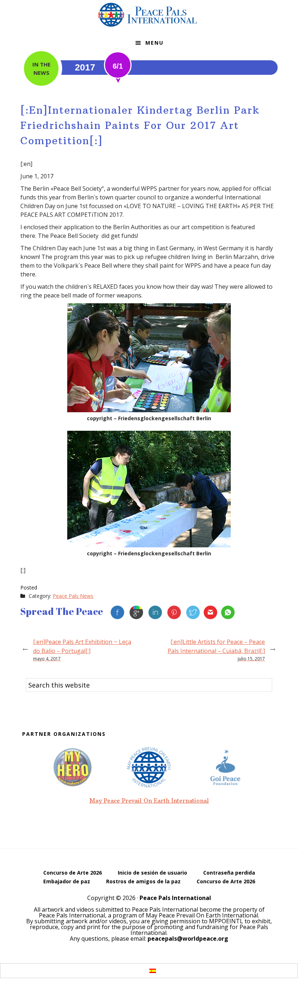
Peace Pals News (73, 595)
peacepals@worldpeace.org (188, 939)
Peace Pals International (149, 14)
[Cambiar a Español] (153, 970)
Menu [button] (154, 42)
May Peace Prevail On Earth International (149, 800)
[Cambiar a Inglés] (142, 970)
